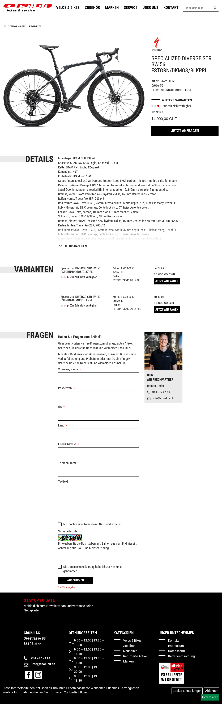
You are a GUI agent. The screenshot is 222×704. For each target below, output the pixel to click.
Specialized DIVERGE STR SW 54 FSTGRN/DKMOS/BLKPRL (80, 270)
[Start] (5, 26)
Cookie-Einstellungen (187, 691)
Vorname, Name (68, 369)
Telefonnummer (67, 463)
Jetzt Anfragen (185, 131)
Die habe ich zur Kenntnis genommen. (92, 569)
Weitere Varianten (177, 100)
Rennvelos (35, 26)
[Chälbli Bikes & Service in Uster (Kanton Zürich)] (27, 7)
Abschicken (75, 580)
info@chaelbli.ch (163, 398)
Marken (112, 7)
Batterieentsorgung (181, 656)
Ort (60, 406)
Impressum (176, 646)
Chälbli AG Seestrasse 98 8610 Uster (35, 638)
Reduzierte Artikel (135, 656)
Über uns (150, 7)
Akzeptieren (210, 697)
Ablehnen (211, 691)
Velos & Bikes (68, 7)
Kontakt (171, 7)
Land (61, 425)
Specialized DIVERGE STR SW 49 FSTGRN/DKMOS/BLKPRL (80, 298)
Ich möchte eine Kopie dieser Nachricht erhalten (92, 524)
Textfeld (63, 481)
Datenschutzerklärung (81, 567)
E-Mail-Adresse (67, 444)
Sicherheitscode (67, 531)
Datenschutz (177, 651)
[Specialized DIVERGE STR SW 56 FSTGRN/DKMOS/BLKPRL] (73, 86)
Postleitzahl (65, 388)
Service (130, 7)
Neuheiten (130, 651)
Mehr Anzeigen (76, 246)
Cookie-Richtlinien (76, 692)
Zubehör (92, 7)
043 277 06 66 (161, 392)
